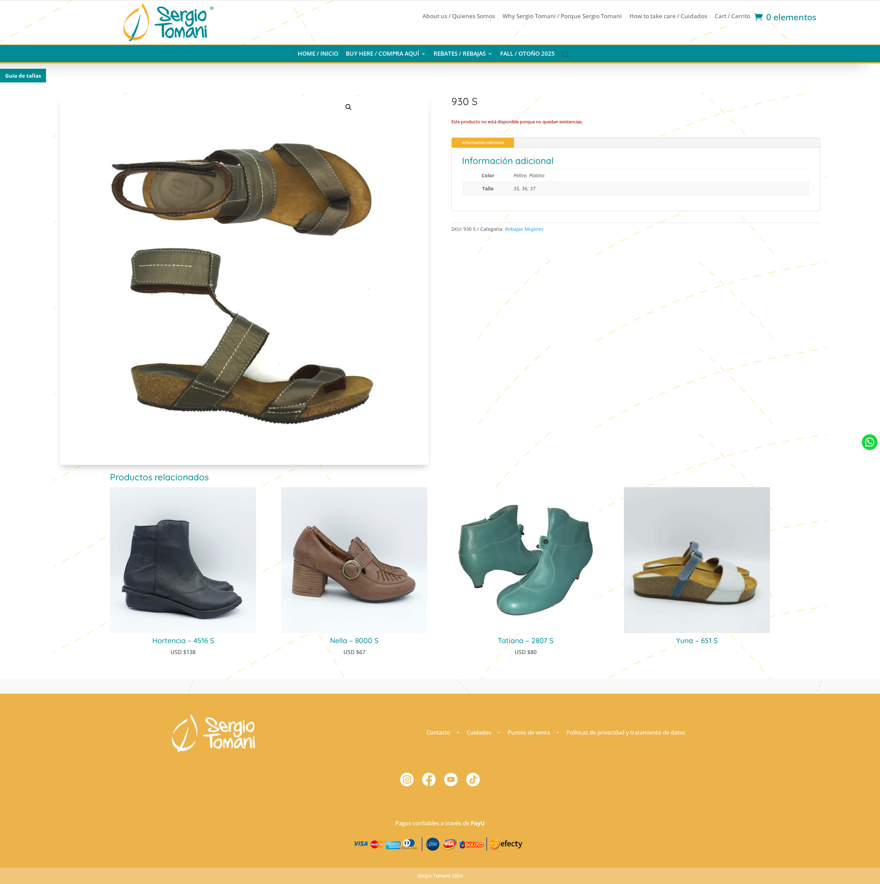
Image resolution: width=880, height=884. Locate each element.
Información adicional (483, 142)
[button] (348, 107)
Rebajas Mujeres (524, 229)
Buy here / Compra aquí (382, 54)
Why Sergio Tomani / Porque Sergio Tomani (562, 17)
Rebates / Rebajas (459, 54)
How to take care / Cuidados (668, 17)
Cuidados (479, 732)
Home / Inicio (318, 54)
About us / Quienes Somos (458, 17)
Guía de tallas (23, 75)
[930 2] (869, 457)
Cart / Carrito (732, 17)
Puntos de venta (529, 732)
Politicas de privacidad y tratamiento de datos (625, 732)
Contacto (438, 732)
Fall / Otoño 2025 (527, 54)
